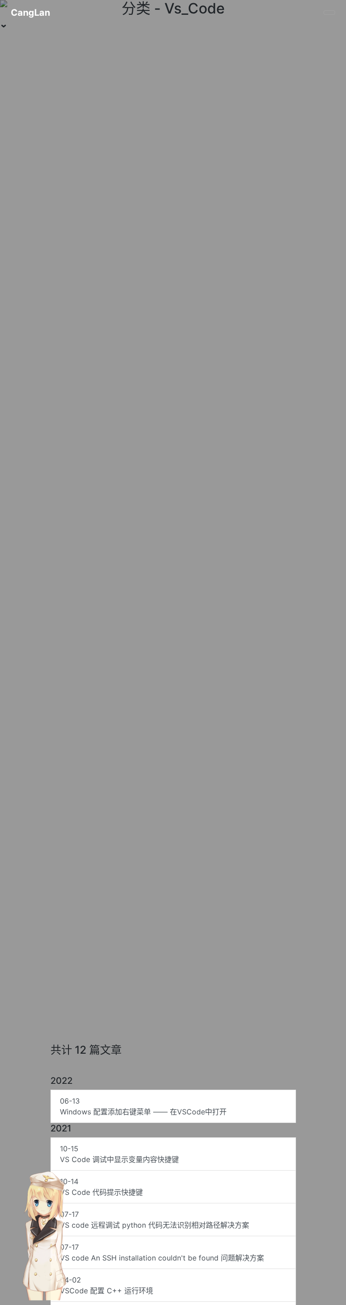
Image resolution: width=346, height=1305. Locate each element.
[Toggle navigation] (329, 12)
